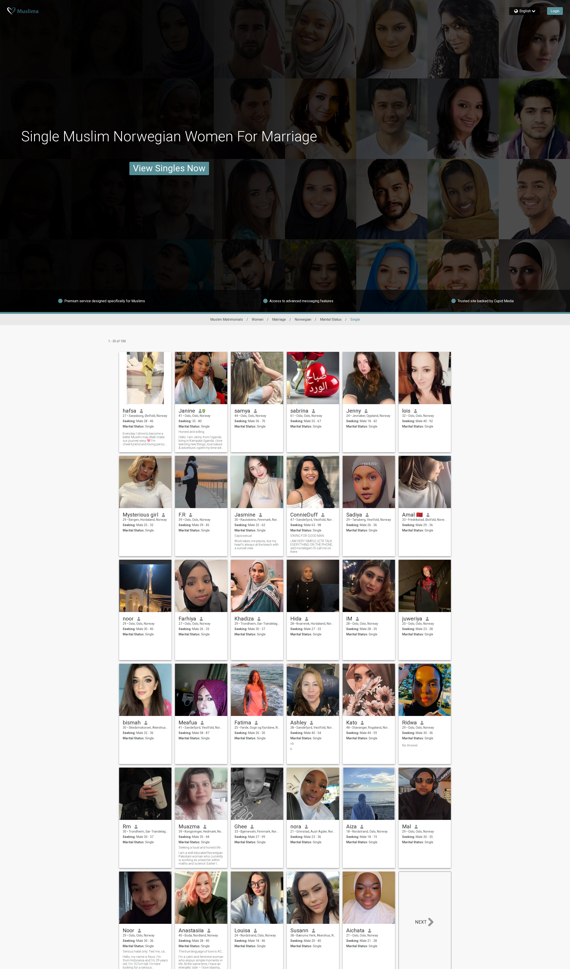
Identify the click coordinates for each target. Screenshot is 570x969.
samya (242, 411)
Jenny (353, 411)
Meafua (188, 723)
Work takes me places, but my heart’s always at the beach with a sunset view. (256, 544)
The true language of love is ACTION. (201, 951)
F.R (182, 515)
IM (349, 619)
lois (406, 411)
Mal (406, 826)
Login (555, 11)
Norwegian (303, 319)
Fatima (242, 723)
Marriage (279, 319)
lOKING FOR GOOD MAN (307, 535)
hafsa (129, 411)
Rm (127, 826)
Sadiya (354, 515)
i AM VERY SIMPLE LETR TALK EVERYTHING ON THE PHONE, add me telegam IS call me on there (311, 546)
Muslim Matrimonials (226, 319)
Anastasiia (191, 930)
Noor (128, 930)
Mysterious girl (140, 515)
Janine (187, 411)
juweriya (412, 619)
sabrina (299, 411)
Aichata (355, 930)
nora (295, 826)
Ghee (240, 826)
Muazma (189, 826)
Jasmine (244, 515)
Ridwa (409, 723)
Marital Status (331, 319)
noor (128, 619)
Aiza (351, 826)
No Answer (410, 745)
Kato (351, 723)
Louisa (242, 930)
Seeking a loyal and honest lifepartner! (201, 847)
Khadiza (244, 619)
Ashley (298, 723)
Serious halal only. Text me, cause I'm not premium (145, 951)
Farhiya (187, 619)
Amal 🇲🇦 (412, 515)
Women (257, 319)
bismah (132, 723)
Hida (295, 619)
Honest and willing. (192, 432)
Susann (299, 930)
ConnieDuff (304, 515)
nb (292, 743)
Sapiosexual (243, 535)
